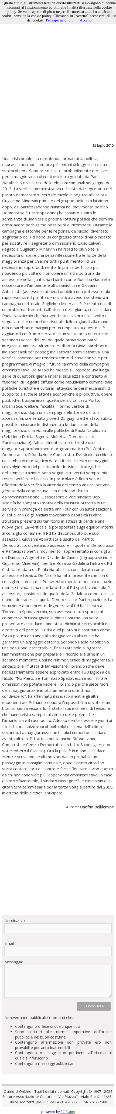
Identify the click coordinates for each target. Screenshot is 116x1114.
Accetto (85, 20)
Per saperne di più (59, 20)
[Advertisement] (58, 864)
